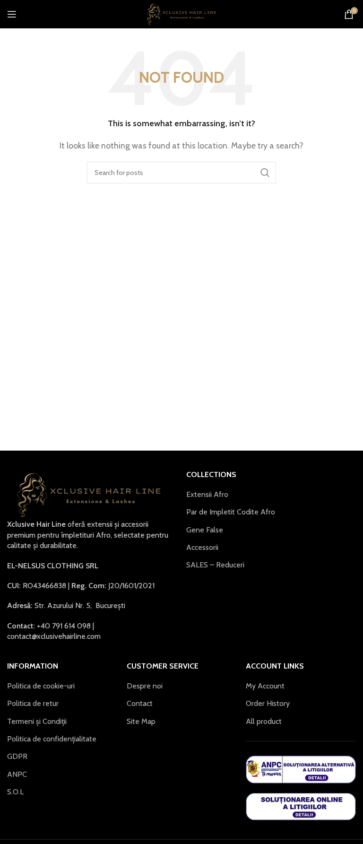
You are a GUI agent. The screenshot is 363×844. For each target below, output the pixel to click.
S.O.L (15, 791)
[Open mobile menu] (11, 14)
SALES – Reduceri (215, 564)
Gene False (204, 529)
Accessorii (202, 547)
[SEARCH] (265, 172)
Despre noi (145, 685)
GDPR (17, 756)
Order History (268, 703)
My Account (265, 685)
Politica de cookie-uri (41, 685)
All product (264, 721)
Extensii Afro (207, 494)
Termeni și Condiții (37, 721)
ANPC (17, 774)
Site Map (141, 721)
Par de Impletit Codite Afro (230, 511)
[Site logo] (181, 13)
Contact (140, 703)
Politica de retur (33, 703)
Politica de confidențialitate (51, 738)
